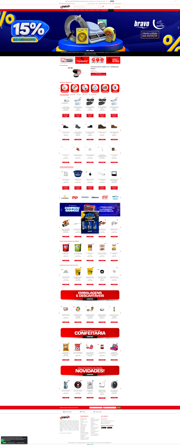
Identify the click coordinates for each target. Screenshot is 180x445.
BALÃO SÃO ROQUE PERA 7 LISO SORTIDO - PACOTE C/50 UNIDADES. (78, 315)
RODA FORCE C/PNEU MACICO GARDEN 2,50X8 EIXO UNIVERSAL (114, 391)
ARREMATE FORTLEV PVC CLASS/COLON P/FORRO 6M (114, 277)
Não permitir (108, 1)
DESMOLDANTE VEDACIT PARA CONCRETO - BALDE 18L (90, 278)
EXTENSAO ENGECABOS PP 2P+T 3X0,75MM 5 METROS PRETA (102, 108)
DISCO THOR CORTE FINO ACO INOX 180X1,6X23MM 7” (78, 391)
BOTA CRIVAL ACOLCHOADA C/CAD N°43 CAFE (102, 132)
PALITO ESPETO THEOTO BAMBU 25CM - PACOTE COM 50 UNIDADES (114, 315)
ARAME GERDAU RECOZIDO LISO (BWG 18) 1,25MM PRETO (102, 278)
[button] (86, 50)
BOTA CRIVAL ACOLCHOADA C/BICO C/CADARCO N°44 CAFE (114, 133)
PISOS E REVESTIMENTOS (95, 427)
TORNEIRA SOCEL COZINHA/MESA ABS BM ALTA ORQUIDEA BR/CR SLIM (102, 155)
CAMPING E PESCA (83, 424)
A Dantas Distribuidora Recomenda (66, 167)
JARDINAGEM (93, 423)
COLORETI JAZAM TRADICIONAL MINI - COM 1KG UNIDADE (66, 353)
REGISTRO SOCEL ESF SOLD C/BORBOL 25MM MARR (78, 155)
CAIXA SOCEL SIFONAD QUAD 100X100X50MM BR (90, 155)
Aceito (4, 442)
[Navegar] (1, 27)
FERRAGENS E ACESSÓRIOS (84, 437)
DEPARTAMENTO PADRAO (84, 432)
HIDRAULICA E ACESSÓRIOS (95, 419)
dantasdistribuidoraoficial (106, 422)
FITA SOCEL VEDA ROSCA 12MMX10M (114, 155)
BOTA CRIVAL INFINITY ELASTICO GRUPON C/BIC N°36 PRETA (78, 133)
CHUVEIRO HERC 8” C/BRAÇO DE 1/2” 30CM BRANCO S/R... (77, 229)
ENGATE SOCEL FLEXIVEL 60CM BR (66, 155)
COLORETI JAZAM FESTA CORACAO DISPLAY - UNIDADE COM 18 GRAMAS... (90, 353)
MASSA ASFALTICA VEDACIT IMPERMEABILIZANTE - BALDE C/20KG (77, 278)
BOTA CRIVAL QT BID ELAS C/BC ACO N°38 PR (66, 132)
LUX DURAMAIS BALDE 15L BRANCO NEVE (102, 180)
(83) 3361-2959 (117, 7)
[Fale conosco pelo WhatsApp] (2, 440)
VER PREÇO (66, 139)
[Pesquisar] (99, 7)
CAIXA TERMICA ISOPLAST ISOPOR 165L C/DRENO (66, 315)
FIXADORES (92, 418)
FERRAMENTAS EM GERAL (84, 439)
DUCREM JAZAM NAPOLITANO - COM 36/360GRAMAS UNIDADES (114, 353)
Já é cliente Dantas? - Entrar (93, 3)
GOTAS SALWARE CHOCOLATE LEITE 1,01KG (102, 353)
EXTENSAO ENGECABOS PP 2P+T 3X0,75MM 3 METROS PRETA (90, 108)
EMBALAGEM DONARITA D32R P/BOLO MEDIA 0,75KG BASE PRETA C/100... (102, 315)
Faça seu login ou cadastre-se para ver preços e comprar (98, 74)
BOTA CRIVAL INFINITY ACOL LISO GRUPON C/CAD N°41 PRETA (90, 133)
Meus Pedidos (68, 411)
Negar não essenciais (11, 442)
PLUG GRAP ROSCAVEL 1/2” (114, 179)
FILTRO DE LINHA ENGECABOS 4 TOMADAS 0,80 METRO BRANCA (66, 108)
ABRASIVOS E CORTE (83, 418)
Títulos (83, 411)
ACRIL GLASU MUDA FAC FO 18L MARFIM (114, 253)
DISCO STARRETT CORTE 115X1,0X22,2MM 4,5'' (66, 180)
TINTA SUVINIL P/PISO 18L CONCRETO (90, 253)
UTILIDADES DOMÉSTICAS (95, 435)
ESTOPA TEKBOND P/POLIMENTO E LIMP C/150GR (90, 391)
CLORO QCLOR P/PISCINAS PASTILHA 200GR (78, 180)
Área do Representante (117, 3)
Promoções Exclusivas (64, 94)
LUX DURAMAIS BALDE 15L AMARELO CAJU (66, 253)
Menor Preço (85, 94)
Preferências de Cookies (20, 442)
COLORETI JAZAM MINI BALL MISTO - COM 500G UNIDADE (77, 353)
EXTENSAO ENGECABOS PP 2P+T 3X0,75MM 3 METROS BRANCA (114, 108)
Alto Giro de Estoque (92, 94)
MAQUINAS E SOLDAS (94, 424)
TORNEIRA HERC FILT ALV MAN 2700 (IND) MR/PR (102, 229)
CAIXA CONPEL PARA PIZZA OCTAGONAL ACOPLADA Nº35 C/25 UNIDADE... (90, 315)
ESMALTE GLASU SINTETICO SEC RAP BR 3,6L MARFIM (102, 253)
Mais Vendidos (72, 94)
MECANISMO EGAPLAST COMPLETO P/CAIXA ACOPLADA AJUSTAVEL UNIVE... (102, 391)
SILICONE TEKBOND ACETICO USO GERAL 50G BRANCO (65, 391)
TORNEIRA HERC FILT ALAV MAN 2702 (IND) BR (114, 229)
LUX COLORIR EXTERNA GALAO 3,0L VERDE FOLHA (78, 253)
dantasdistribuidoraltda (105, 423)
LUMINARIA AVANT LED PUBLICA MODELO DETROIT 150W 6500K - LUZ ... (90, 180)
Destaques (79, 94)
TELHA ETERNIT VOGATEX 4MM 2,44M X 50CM (66, 277)
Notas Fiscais (99, 411)
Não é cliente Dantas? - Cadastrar (105, 3)
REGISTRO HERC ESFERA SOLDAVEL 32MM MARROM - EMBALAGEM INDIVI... (65, 230)
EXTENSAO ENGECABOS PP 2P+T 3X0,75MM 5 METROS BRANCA (78, 108)
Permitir (112, 1)
